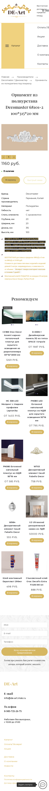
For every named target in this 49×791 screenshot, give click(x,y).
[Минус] (3, 157)
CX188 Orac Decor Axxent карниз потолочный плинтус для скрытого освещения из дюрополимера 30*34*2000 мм (12, 343)
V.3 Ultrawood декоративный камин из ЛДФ (36, 525)
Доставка (42, 45)
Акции (41, 36)
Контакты (42, 64)
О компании (10, 761)
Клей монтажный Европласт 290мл (12, 580)
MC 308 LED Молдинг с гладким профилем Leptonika (12, 406)
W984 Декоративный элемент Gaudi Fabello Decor (12, 527)
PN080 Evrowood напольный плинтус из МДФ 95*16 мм (12, 471)
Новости (8, 766)
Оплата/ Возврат (13, 744)
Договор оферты (11, 783)
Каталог (8, 739)
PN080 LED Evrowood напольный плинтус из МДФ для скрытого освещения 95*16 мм (36, 411)
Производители (25, 77)
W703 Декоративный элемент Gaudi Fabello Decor (36, 471)
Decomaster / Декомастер (14, 80)
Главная (5, 77)
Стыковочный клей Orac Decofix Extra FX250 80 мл (37, 581)
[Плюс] (14, 157)
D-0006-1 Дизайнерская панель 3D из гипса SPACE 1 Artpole (37, 337)
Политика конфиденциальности (18, 779)
